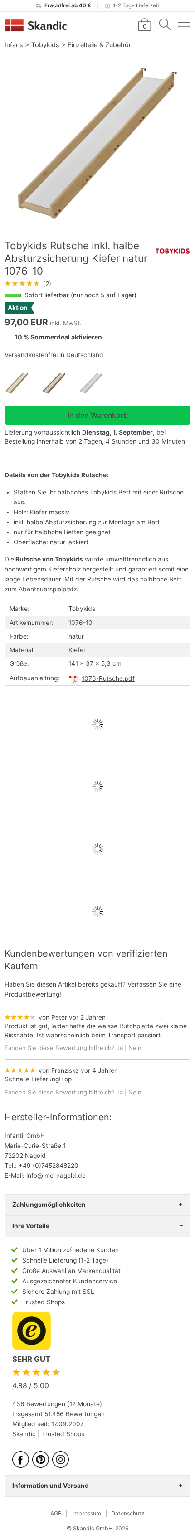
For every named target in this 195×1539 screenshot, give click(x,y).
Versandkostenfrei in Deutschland (54, 354)
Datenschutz (128, 1513)
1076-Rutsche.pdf (108, 678)
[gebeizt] (60, 383)
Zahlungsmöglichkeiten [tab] (49, 1204)
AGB (56, 1513)
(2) (28, 283)
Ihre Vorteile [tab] (30, 1225)
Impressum (86, 1513)
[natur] (23, 383)
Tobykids (45, 44)
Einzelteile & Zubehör (99, 44)
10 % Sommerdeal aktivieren (57, 337)
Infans (14, 44)
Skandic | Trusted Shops (48, 1433)
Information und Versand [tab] (50, 1485)
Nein (134, 1047)
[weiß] (97, 383)
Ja (120, 1047)
